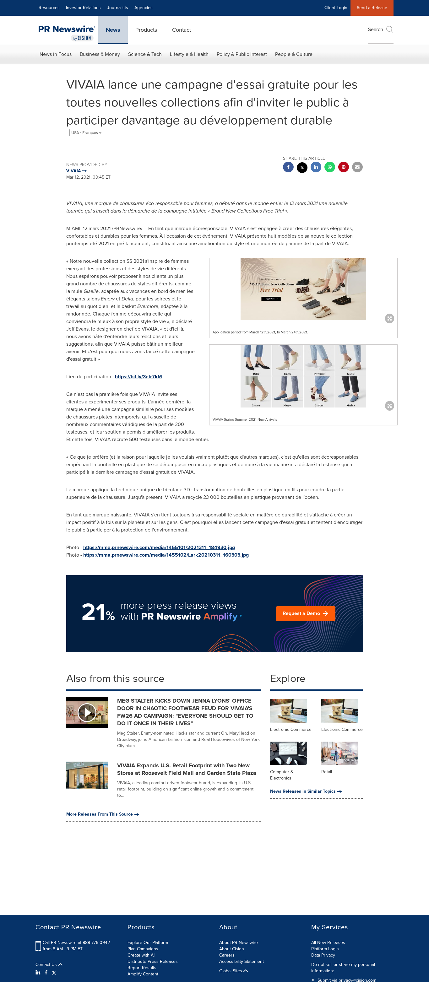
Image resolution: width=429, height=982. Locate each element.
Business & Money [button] (100, 54)
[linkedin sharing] (316, 168)
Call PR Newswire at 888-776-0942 (76, 942)
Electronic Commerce (291, 729)
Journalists (117, 7)
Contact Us (46, 965)
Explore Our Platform (148, 942)
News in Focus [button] (56, 54)
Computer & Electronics (281, 775)
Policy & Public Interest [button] (242, 54)
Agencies (143, 7)
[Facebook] (46, 972)
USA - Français (85, 132)
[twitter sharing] (302, 168)
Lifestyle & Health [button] (189, 54)
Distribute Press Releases (153, 961)
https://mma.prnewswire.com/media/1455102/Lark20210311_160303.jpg (166, 554)
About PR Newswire (238, 942)
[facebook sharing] (288, 168)
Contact (181, 30)
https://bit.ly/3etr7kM (138, 376)
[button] (303, 289)
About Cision (231, 949)
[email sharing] (357, 168)
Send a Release (372, 7)
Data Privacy (323, 955)
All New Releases (328, 942)
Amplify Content (143, 974)
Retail (326, 772)
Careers (227, 955)
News (113, 30)
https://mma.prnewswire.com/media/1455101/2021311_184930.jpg (159, 547)
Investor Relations (83, 7)
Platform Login (325, 949)
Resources (49, 7)
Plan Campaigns (143, 949)
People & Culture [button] (293, 54)
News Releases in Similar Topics (303, 791)
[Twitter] (54, 972)
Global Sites (231, 971)
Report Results (142, 967)
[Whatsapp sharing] (329, 168)
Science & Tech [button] (145, 54)
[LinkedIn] (38, 972)
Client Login (335, 7)
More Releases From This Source (99, 814)
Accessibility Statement (241, 961)
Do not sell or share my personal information (343, 967)
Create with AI (141, 955)
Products (146, 30)
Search (375, 29)
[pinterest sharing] (343, 168)
